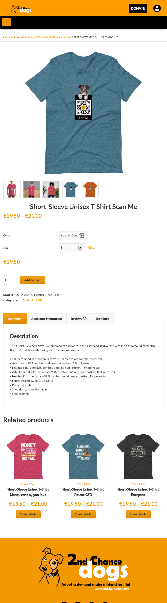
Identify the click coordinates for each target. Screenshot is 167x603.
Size (5, 247)
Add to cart (32, 280)
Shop (16, 37)
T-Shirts (65, 37)
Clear (92, 247)
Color (6, 235)
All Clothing (28, 37)
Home (6, 37)
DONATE (138, 8)
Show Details (28, 514)
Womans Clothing (47, 37)
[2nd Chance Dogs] (21, 9)
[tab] (15, 318)
